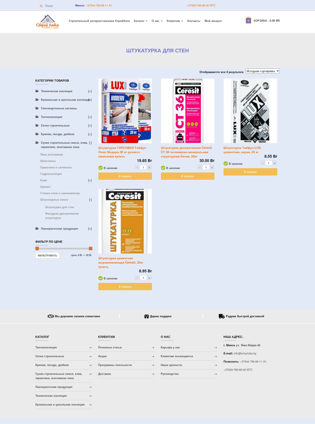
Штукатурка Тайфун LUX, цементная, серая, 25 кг (242, 149)
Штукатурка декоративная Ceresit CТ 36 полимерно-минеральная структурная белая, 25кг (186, 151)
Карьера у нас (170, 347)
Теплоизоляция (51, 117)
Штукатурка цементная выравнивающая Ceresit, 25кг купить (120, 262)
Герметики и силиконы (56, 167)
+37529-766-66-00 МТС (201, 5)
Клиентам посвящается (177, 356)
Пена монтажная (51, 154)
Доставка (104, 374)
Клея (43, 180)
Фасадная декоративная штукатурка (62, 215)
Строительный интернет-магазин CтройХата (99, 21)
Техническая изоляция (56, 91)
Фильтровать (47, 255)
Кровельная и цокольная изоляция (65, 100)
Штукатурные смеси (54, 199)
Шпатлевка (48, 161)
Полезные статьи (110, 347)
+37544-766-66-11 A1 (98, 5)
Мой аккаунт (213, 21)
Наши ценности (171, 365)
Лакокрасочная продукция (59, 228)
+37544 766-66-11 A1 (253, 361)
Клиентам (174, 21)
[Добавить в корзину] (125, 111)
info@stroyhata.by (245, 353)
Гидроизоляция (51, 174)
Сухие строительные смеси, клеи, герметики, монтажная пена (64, 144)
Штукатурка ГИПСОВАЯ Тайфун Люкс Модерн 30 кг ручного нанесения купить (122, 151)
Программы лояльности (115, 365)
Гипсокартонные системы (59, 108)
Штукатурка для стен (59, 207)
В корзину (125, 176)
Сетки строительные (55, 125)
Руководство (170, 374)
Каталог (139, 21)
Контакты (193, 21)
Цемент (45, 187)
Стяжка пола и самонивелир (60, 193)
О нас (156, 21)
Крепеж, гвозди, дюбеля (57, 134)
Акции (102, 356)
